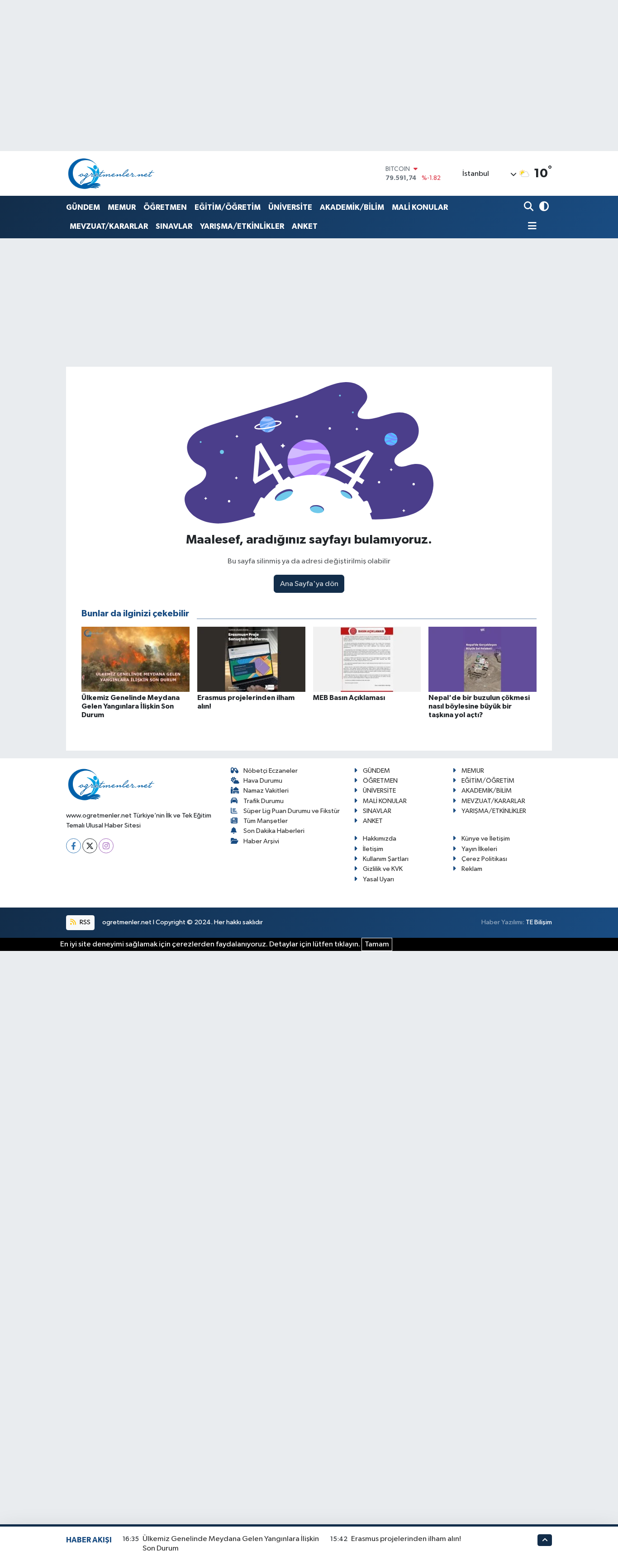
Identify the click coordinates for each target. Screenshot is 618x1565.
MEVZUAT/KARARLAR (109, 226)
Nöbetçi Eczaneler (270, 770)
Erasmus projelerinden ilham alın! (406, 1539)
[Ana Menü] (530, 226)
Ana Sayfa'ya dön (309, 584)
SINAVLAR (174, 226)
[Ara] (529, 207)
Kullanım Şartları (386, 859)
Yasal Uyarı (378, 879)
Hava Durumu (262, 780)
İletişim (373, 849)
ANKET (305, 226)
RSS (84, 922)
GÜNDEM (83, 207)
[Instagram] (106, 845)
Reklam (471, 868)
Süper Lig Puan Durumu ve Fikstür (291, 811)
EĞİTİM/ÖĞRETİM (228, 207)
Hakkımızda (379, 838)
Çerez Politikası (484, 859)
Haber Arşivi (261, 841)
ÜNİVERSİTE (290, 207)
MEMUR (122, 207)
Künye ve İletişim (485, 838)
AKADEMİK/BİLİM (352, 207)
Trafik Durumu (263, 801)
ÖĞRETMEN (165, 207)
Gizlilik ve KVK (383, 868)
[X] (89, 845)
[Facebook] (73, 845)
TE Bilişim (539, 922)
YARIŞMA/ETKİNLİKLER (242, 226)
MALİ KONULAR (420, 207)
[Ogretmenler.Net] (111, 173)
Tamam (377, 944)
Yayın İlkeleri (479, 849)
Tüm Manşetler (265, 821)
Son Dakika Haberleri (273, 830)
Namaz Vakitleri (266, 790)
